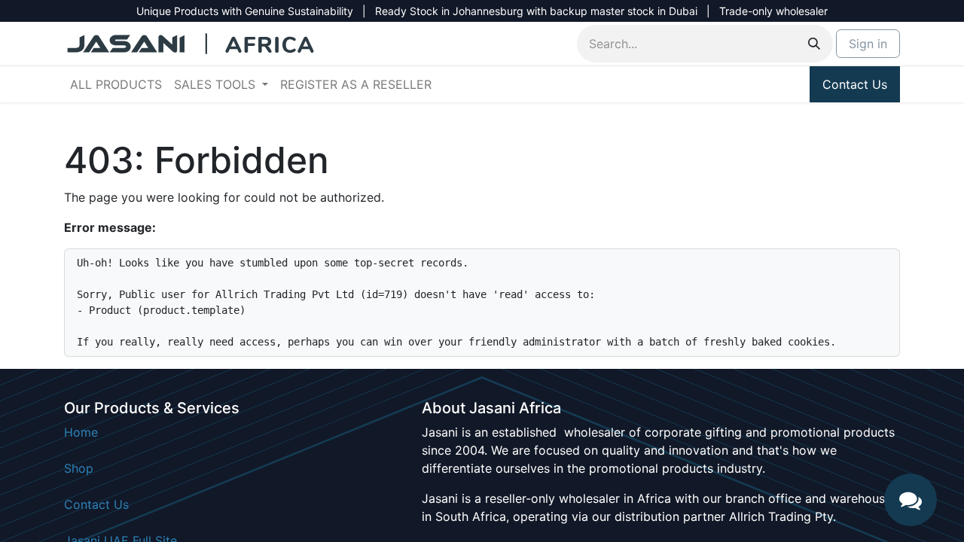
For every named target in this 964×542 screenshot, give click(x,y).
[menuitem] (116, 84)
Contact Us (854, 84)
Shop (78, 468)
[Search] (814, 43)
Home (81, 432)
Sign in (868, 43)
